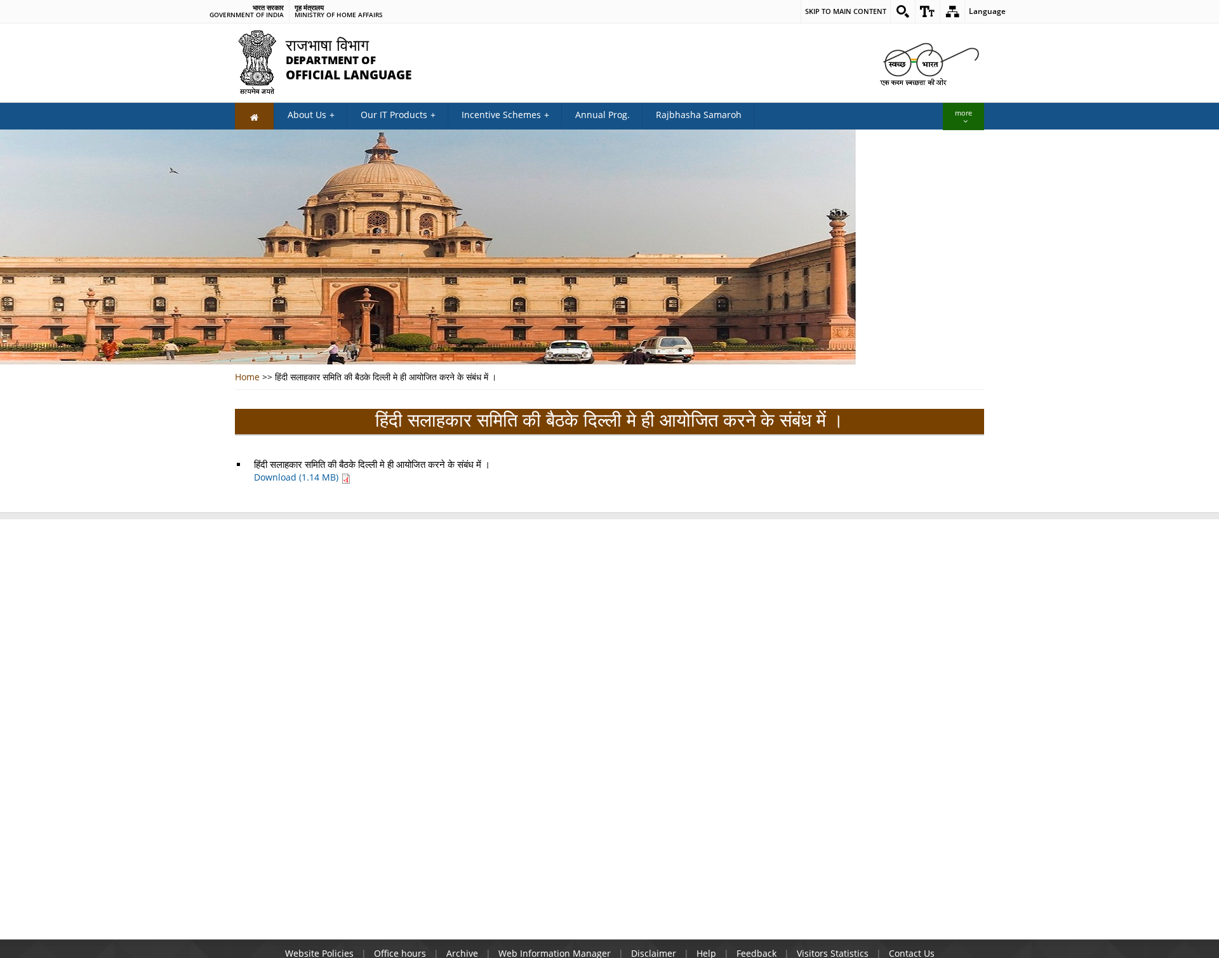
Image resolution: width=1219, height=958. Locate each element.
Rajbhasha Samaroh (699, 115)
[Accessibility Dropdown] (928, 11)
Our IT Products (394, 115)
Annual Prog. (602, 115)
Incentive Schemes (501, 115)
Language (987, 11)
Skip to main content (845, 11)
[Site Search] (903, 11)
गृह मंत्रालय (309, 7)
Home (247, 377)
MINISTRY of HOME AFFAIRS (339, 15)
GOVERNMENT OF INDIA (247, 15)
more (963, 112)
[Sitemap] (952, 11)
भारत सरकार (268, 7)
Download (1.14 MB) (297, 477)
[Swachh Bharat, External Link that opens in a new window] (927, 63)
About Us (307, 115)
